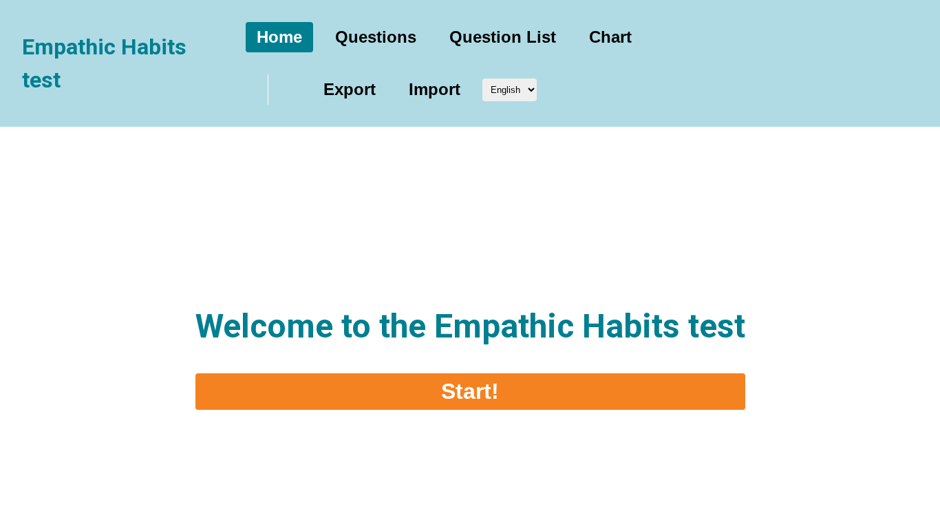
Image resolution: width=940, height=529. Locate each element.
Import (434, 89)
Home (279, 37)
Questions (375, 37)
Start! (470, 391)
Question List (502, 37)
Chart (610, 37)
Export (349, 89)
